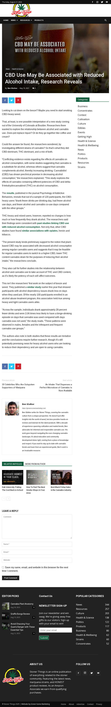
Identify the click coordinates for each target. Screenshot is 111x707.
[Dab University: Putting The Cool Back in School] (12, 477)
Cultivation (83, 119)
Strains (81, 167)
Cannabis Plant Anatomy (22, 604)
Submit (44, 637)
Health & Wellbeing (88, 145)
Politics (81, 154)
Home (5, 20)
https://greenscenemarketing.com (34, 408)
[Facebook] (92, 2)
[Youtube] (107, 2)
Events (81, 132)
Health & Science (17, 69)
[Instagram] (97, 2)
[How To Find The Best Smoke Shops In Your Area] (37, 477)
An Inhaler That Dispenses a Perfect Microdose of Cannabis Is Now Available (56, 387)
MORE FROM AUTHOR (35, 464)
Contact (90, 704)
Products (39, 20)
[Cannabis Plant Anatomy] (5, 606)
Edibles (81, 128)
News (13, 20)
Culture (82, 123)
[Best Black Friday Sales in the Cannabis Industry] (61, 477)
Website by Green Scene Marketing (35, 704)
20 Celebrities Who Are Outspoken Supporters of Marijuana (18, 386)
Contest (82, 115)
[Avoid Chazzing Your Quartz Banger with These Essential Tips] (5, 626)
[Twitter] (102, 2)
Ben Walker (12, 88)
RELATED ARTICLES (13, 464)
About (71, 704)
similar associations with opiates (40, 230)
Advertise (80, 704)
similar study (34, 287)
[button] (105, 20)
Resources (25, 20)
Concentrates (85, 110)
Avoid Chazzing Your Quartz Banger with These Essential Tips (23, 627)
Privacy (99, 704)
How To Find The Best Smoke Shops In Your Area (35, 490)
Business (83, 106)
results (10, 193)
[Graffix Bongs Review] (5, 616)
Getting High (85, 136)
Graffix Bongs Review (20, 614)
